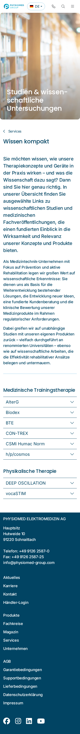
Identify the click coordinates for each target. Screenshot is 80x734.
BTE (10, 422)
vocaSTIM (16, 493)
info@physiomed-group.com (29, 562)
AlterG (12, 402)
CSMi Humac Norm (25, 443)
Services (14, 131)
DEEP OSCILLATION (26, 483)
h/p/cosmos (18, 454)
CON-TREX (17, 433)
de (37, 7)
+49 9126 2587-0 (34, 551)
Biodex (13, 412)
